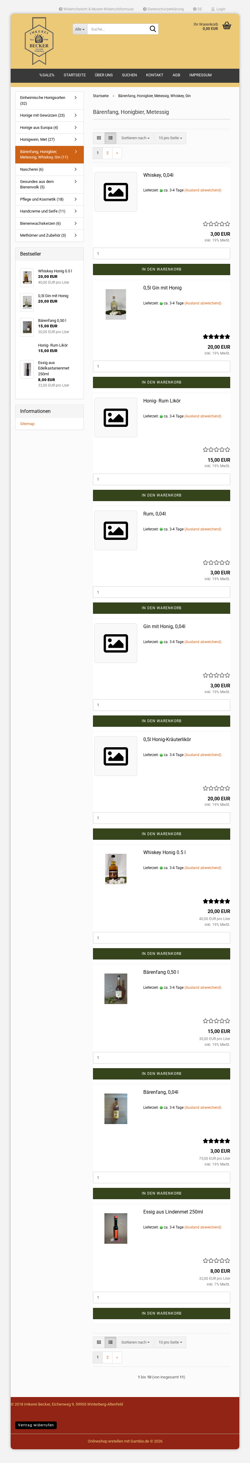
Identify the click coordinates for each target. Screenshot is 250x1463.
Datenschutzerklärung (165, 9)
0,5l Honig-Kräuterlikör (167, 739)
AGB (176, 75)
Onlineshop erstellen (105, 1441)
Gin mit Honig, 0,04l (164, 626)
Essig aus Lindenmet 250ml (173, 1212)
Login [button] (220, 9)
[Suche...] (153, 29)
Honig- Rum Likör (161, 401)
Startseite (75, 75)
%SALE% (47, 75)
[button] (197, 9)
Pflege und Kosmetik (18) (42, 199)
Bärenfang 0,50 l (161, 972)
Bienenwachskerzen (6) (40, 223)
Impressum (200, 75)
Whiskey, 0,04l (158, 175)
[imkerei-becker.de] (39, 41)
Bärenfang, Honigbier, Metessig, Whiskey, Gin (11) (44, 154)
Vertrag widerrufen (36, 1425)
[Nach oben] (17, 1453)
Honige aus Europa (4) (39, 127)
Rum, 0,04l (154, 514)
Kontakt (154, 75)
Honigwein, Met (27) (37, 139)
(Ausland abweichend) (202, 190)
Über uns (104, 75)
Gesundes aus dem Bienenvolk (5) (37, 184)
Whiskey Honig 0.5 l (164, 852)
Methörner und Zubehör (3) (43, 235)
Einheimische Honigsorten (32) (42, 100)
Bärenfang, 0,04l (160, 1092)
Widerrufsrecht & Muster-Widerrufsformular (98, 9)
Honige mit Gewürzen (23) (42, 115)
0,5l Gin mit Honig (162, 288)
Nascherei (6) (32, 169)
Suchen (129, 75)
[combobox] (135, 138)
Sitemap (27, 423)
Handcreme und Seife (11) (43, 211)
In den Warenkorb (161, 269)
